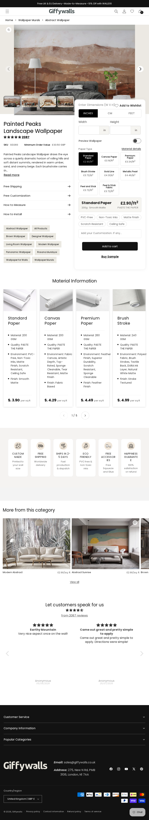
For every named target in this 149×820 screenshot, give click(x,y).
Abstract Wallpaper (57, 20)
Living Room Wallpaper (19, 244)
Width (82, 122)
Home (9, 20)
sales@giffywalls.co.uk (74, 762)
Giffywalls (17, 811)
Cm (110, 113)
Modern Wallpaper (49, 244)
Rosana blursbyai (47, 252)
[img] (74, 610)
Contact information (53, 811)
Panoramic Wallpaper (18, 252)
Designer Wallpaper (42, 236)
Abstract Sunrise (81, 572)
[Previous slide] (64, 416)
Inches (88, 113)
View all (74, 582)
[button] (7, 11)
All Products (40, 228)
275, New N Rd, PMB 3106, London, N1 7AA (74, 772)
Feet (132, 113)
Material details (131, 148)
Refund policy (74, 811)
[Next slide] (85, 416)
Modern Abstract (13, 572)
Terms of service (92, 811)
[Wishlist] (132, 11)
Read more (11, 175)
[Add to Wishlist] (66, 522)
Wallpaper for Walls (17, 259)
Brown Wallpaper (15, 236)
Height (114, 122)
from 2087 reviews (74, 615)
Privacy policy (33, 811)
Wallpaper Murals (29, 20)
